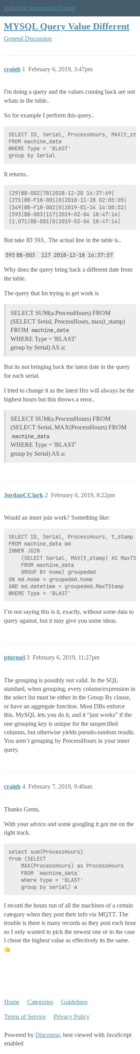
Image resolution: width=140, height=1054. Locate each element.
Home (11, 1002)
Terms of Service (25, 1016)
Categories (40, 1002)
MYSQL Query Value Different (67, 26)
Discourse (47, 1035)
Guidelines (74, 1002)
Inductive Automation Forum (39, 8)
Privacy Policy (71, 1016)
